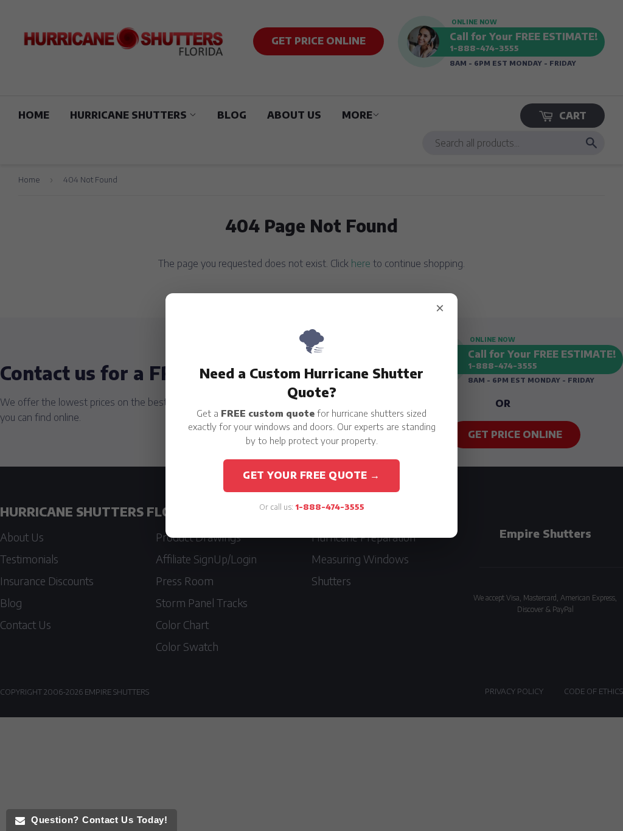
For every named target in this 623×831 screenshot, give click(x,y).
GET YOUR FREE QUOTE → (311, 475)
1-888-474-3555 (329, 507)
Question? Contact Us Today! (96, 820)
